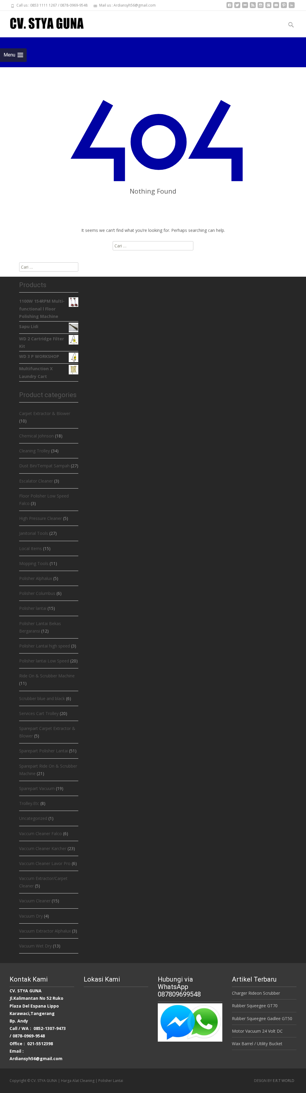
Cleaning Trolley (34, 451)
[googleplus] (268, 7)
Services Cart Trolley (39, 713)
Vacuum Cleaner (35, 901)
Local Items (30, 548)
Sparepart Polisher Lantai (43, 751)
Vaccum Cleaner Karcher (42, 848)
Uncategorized (33, 818)
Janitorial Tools (33, 533)
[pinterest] (284, 7)
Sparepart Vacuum (37, 788)
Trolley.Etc (29, 803)
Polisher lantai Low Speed (44, 661)
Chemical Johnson (36, 436)
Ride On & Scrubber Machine (47, 676)
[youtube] (276, 7)
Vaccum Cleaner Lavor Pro (45, 863)
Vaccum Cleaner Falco (40, 833)
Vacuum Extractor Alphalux (45, 931)
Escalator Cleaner (36, 481)
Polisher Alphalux (35, 578)
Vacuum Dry (31, 916)
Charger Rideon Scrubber (256, 993)
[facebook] (229, 7)
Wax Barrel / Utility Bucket (257, 1043)
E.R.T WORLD (283, 1080)
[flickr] (245, 7)
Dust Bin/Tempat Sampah (44, 466)
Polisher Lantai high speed (44, 646)
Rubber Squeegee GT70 (255, 1005)
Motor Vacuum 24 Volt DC (257, 1031)
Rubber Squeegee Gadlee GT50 (262, 1018)
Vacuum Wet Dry (35, 946)
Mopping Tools (33, 563)
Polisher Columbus (37, 593)
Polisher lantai (32, 608)
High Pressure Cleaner (40, 518)
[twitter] (237, 7)
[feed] (253, 7)
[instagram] (261, 7)
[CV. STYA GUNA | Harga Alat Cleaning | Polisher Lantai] (42, 23)
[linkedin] (292, 7)
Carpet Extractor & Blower (44, 413)
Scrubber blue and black (42, 698)
